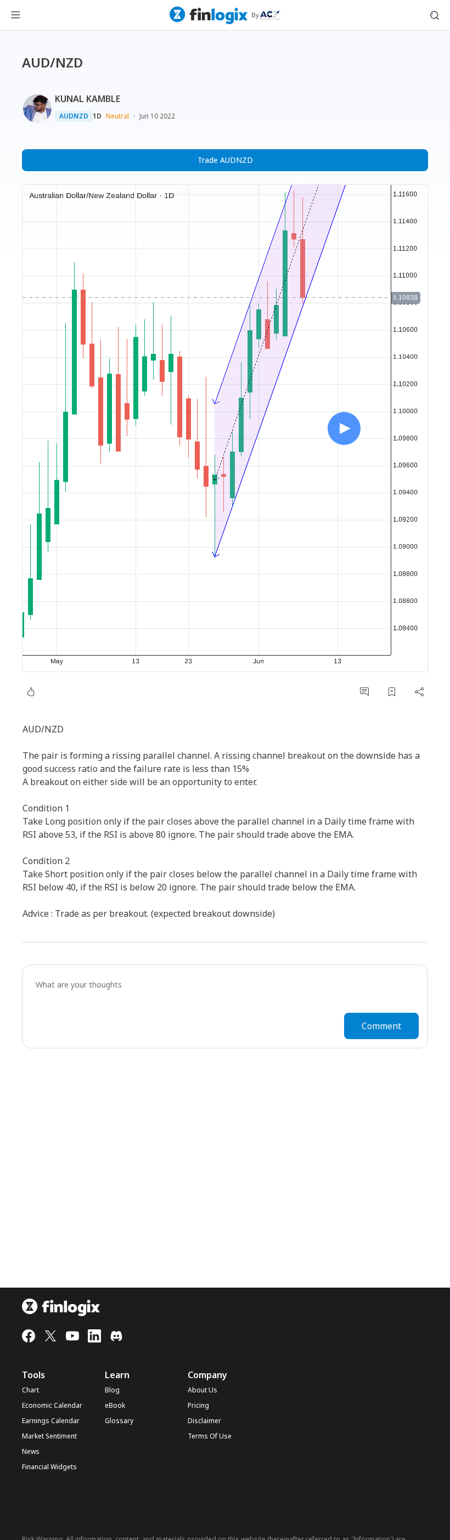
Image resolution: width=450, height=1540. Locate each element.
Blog (112, 1390)
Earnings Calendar (51, 1421)
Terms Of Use (210, 1436)
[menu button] (15, 15)
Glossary (119, 1421)
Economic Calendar (52, 1405)
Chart (30, 1390)
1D (97, 116)
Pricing (198, 1405)
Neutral (117, 116)
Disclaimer (204, 1421)
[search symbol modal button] (434, 15)
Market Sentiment (49, 1436)
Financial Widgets (49, 1467)
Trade (225, 160)
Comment (381, 1026)
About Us (202, 1390)
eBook (115, 1405)
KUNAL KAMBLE (87, 99)
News (31, 1451)
